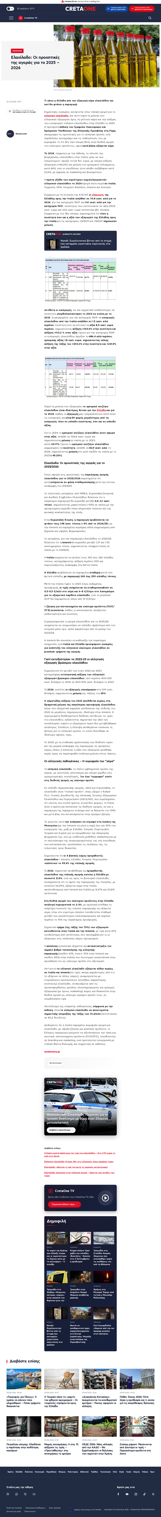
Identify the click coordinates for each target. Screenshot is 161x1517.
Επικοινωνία (30, 1511)
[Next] (111, 1107)
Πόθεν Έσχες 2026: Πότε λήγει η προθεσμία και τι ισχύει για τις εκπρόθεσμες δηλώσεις (137, 1400)
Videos (145, 1472)
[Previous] (50, 1107)
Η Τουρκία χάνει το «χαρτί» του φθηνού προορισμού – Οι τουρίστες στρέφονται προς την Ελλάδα (60, 1402)
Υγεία (128, 1472)
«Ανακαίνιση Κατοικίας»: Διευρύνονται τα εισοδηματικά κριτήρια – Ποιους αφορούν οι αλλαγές (99, 1402)
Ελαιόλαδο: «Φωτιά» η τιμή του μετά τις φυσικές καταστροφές (76, 1167)
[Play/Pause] (80, 1107)
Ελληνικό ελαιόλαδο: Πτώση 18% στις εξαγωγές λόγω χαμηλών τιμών (78, 1162)
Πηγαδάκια (51, 1472)
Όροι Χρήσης (55, 1508)
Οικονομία (17, 50)
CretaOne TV (30, 18)
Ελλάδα (101, 410)
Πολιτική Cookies (14, 1508)
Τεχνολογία (105, 1472)
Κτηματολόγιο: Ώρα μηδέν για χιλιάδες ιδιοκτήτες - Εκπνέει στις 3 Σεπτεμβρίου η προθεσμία (80, 1256)
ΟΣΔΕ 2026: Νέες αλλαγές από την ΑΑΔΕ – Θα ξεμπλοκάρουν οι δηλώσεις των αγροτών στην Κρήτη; (97, 1449)
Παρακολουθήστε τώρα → (64, 1204)
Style (121, 1472)
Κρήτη (10, 1472)
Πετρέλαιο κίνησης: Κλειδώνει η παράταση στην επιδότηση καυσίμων (24, 1447)
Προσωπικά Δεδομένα (35, 1508)
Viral (115, 1472)
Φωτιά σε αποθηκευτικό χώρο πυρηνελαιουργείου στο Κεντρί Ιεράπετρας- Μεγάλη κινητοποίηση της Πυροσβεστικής (80, 1334)
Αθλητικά (84, 1472)
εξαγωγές (98, 195)
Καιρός (136, 1472)
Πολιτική (29, 1472)
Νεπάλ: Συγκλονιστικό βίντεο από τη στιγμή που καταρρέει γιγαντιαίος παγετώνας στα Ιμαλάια (86, 244)
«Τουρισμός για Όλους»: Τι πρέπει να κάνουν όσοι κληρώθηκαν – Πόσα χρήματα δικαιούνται (23, 1402)
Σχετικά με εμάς (14, 1511)
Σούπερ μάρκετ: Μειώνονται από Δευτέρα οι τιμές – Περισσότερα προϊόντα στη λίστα (136, 1449)
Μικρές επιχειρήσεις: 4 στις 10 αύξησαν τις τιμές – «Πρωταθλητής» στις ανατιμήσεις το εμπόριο (61, 1449)
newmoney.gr (52, 1051)
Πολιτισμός (73, 1472)
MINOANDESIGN (147, 1509)
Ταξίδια (94, 1472)
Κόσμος (62, 1472)
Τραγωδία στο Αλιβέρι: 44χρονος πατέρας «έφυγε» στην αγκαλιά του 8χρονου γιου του (56, 1295)
